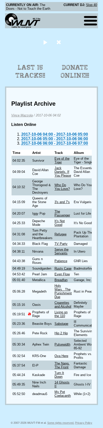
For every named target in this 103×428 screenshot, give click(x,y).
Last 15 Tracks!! (30, 71)
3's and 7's (62, 202)
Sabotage (61, 324)
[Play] (45, 42)
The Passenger (62, 213)
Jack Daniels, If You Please (62, 171)
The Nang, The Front (62, 365)
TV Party (61, 244)
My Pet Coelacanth (62, 394)
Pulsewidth (62, 344)
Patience (60, 261)
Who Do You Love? (62, 187)
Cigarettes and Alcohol (62, 304)
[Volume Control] (59, 42)
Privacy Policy (83, 422)
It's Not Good (59, 223)
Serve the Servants (61, 251)
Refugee (60, 234)
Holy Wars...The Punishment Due (63, 291)
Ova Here (61, 356)
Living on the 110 (61, 314)
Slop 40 (91, 5)
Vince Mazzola (22, 115)
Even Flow (62, 274)
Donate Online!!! (75, 71)
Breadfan (61, 280)
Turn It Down (59, 375)
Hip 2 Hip (61, 333)
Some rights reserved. (60, 422)
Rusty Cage (63, 268)
